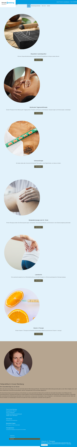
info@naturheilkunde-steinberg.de (14, 414)
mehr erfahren (38, 59)
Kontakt (48, 5)
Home (29, 5)
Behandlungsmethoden (35, 5)
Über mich (44, 5)
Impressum (12, 435)
